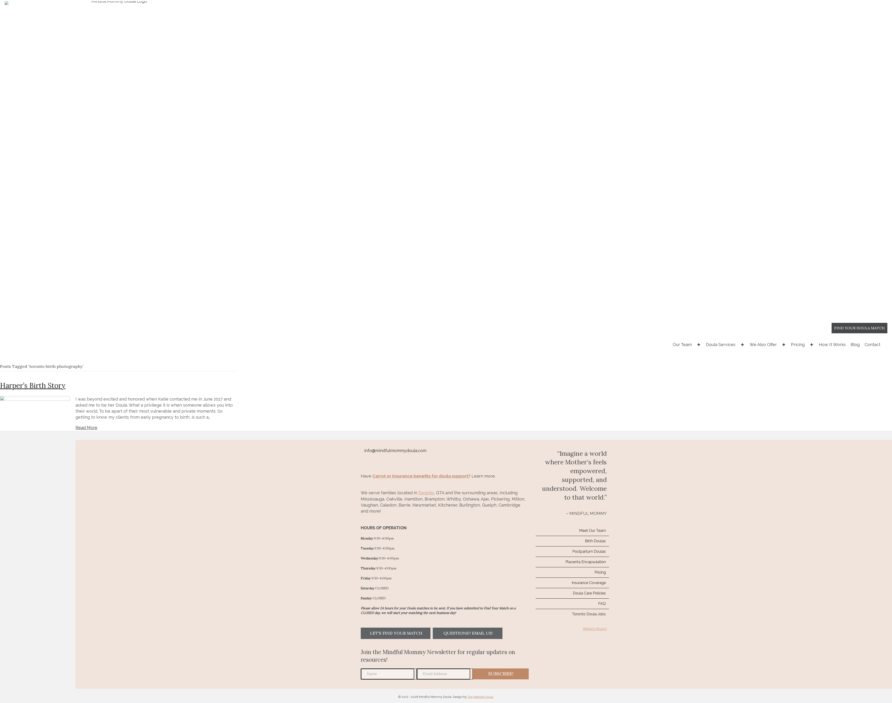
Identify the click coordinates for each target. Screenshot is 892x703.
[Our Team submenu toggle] (698, 344)
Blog (855, 344)
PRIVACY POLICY (595, 629)
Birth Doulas (595, 541)
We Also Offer (763, 344)
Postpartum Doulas (589, 551)
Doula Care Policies (589, 593)
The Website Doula (480, 697)
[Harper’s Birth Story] (35, 399)
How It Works (832, 344)
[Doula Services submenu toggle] (742, 344)
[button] (395, 633)
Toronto (426, 492)
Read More (86, 427)
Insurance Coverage (589, 583)
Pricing (798, 344)
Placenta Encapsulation (585, 562)
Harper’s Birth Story (33, 385)
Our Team (682, 344)
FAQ (602, 603)
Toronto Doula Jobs (589, 614)
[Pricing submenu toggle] (811, 344)
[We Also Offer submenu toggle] (783, 344)
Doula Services (720, 344)
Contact (872, 344)
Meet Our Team (592, 530)
